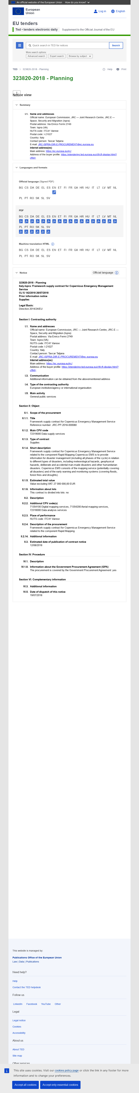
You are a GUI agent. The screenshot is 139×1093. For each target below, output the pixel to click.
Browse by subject (78, 56)
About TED (18, 1049)
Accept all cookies (25, 1084)
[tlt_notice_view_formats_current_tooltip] (116, 272)
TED (15, 69)
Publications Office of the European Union (37, 957)
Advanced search (36, 56)
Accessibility (19, 1033)
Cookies (17, 1026)
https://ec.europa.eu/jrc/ (58, 151)
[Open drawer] (17, 93)
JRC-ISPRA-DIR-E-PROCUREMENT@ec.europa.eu (66, 144)
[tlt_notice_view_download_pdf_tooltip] (21, 221)
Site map (17, 1055)
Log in (102, 11)
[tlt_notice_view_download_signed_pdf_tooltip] (54, 192)
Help (15, 981)
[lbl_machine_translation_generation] (52, 244)
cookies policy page (67, 1070)
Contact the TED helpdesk (27, 987)
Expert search (57, 56)
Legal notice (19, 1020)
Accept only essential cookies (60, 1084)
